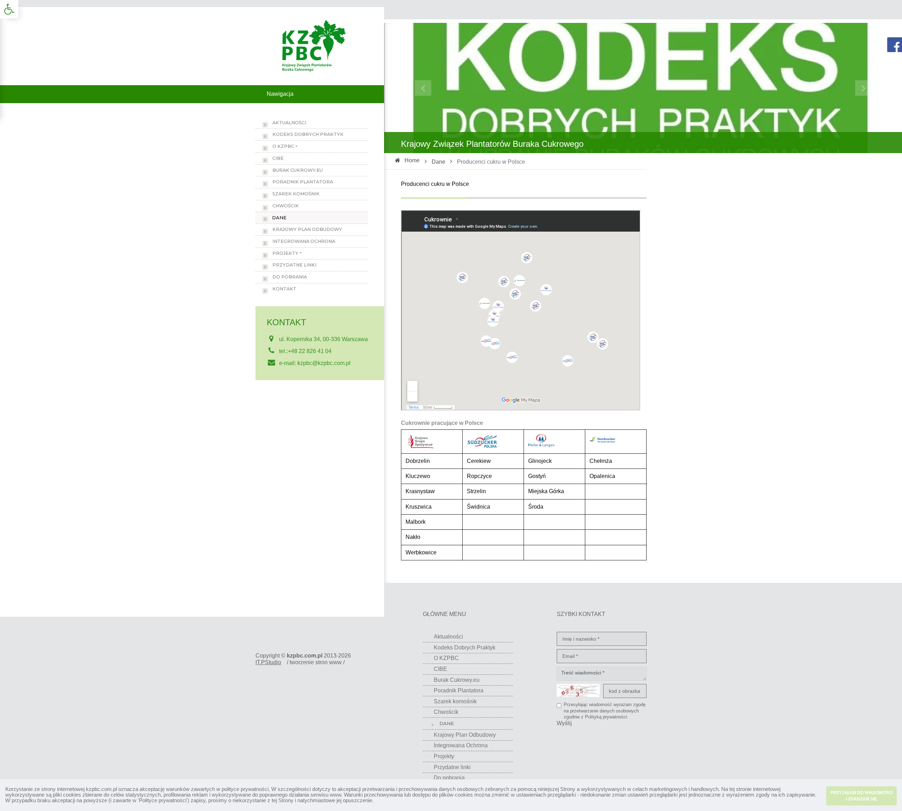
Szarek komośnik (296, 193)
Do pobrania (289, 276)
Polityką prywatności (606, 716)
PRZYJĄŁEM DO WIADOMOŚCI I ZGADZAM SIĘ (861, 795)
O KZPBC (283, 146)
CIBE (278, 158)
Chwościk (285, 205)
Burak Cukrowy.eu (297, 170)
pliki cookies (67, 795)
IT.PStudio (268, 662)
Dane (438, 162)
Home (412, 160)
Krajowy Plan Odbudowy (307, 229)
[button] (9, 9)
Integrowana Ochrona (303, 241)
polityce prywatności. (246, 789)
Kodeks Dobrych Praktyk (308, 134)
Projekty (285, 253)
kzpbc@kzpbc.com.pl (324, 363)
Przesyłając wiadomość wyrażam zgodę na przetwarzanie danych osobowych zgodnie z (604, 710)
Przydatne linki (294, 265)
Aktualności (289, 122)
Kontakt (284, 288)
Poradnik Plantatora (302, 181)
